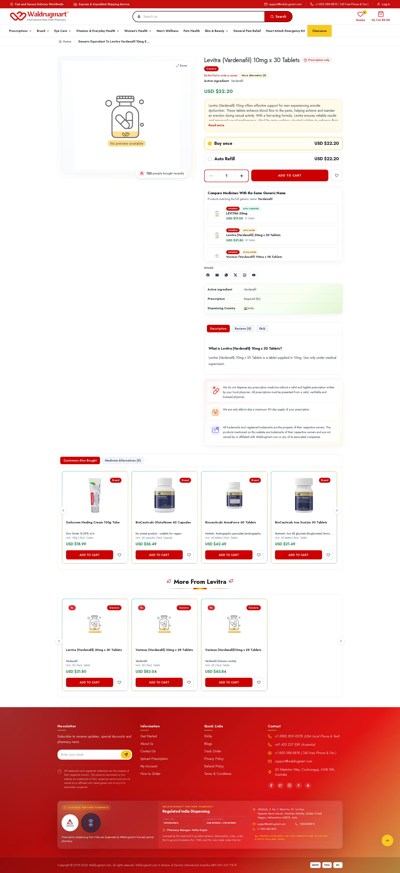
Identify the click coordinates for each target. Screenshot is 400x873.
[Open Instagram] (244, 275)
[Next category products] (341, 641)
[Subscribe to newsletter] (126, 754)
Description (218, 328)
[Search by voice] (137, 16)
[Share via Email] (217, 275)
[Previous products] (63, 510)
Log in (386, 4)
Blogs (208, 743)
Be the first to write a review (221, 75)
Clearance (319, 31)
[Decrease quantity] (211, 176)
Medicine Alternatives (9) (123, 460)
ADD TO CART (289, 175)
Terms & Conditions (217, 773)
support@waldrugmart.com (285, 4)
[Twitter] (280, 785)
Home (67, 41)
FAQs (208, 736)
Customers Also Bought (80, 460)
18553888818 (307, 824)
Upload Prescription (154, 758)
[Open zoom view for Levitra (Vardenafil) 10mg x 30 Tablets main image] (126, 117)
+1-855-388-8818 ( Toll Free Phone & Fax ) (341, 4)
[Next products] (337, 510)
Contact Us (148, 751)
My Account (148, 766)
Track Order (212, 751)
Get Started (148, 736)
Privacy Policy (214, 758)
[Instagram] (289, 785)
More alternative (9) (254, 75)
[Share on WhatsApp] (226, 275)
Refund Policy (214, 766)
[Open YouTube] (254, 275)
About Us (146, 743)
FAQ (262, 328)
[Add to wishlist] (336, 175)
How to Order (150, 773)
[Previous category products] (59, 641)
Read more (216, 125)
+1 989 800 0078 (266, 829)
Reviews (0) (243, 328)
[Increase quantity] (241, 176)
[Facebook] (271, 785)
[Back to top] (387, 840)
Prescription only (318, 60)
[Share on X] (235, 275)
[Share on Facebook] (208, 275)
